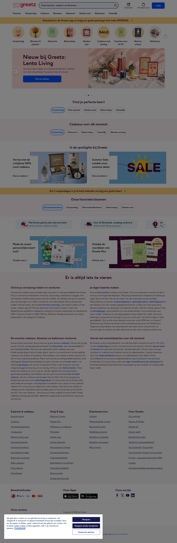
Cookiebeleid (20, 528)
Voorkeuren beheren (86, 532)
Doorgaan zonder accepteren (86, 526)
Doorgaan (86, 520)
